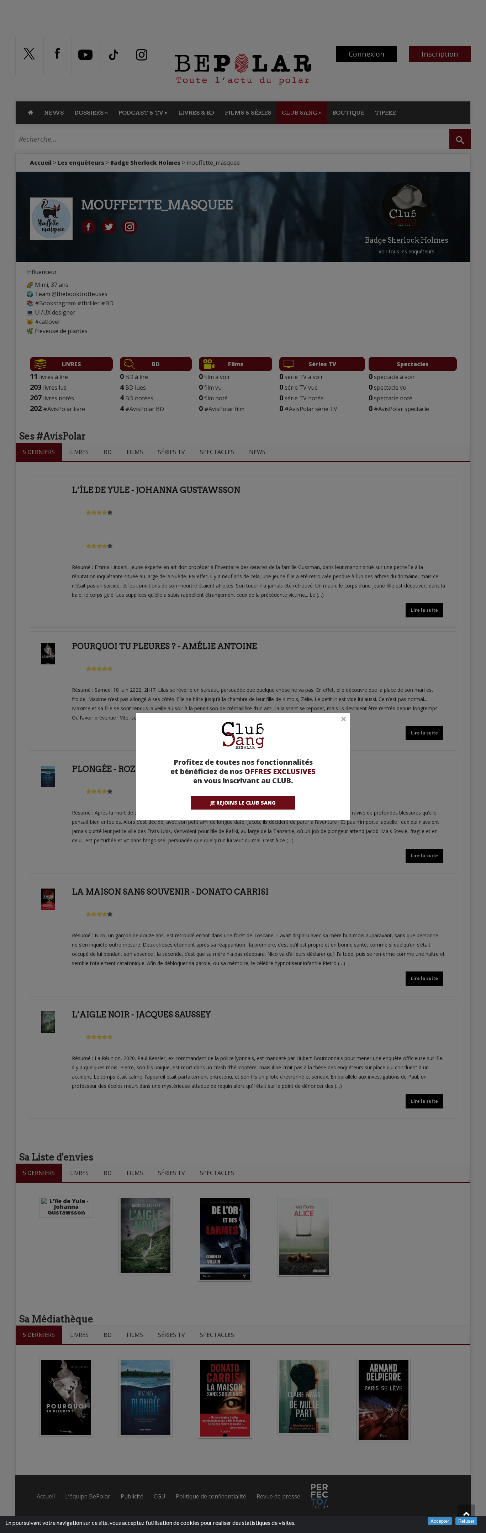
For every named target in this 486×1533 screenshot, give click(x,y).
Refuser (466, 1521)
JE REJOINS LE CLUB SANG (243, 802)
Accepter (439, 1521)
